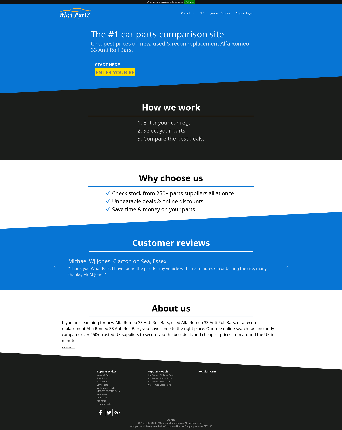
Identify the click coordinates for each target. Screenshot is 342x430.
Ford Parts (102, 378)
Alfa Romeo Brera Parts (159, 384)
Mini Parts (102, 394)
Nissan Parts (103, 381)
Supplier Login (244, 13)
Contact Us (187, 13)
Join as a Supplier (220, 13)
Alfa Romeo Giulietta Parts (161, 375)
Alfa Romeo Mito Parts (159, 381)
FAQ (202, 13)
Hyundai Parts (104, 404)
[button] (54, 266)
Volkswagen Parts (106, 387)
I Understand (189, 2)
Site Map (171, 419)
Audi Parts (102, 397)
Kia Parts (101, 400)
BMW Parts (102, 384)
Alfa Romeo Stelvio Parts (160, 378)
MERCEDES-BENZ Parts (108, 391)
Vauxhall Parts (104, 375)
